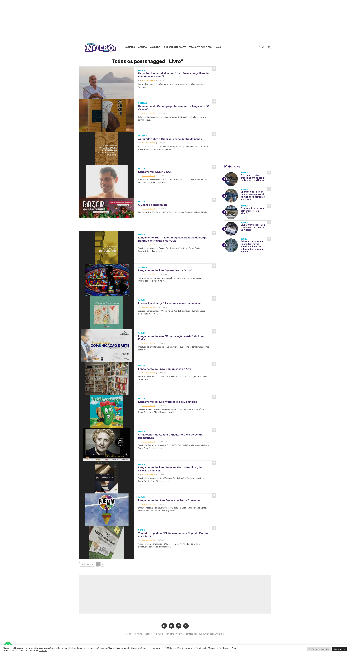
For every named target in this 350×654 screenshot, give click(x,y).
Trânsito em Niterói (200, 47)
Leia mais (43, 650)
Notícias (130, 47)
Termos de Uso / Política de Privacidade (205, 634)
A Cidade (155, 47)
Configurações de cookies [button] (319, 649)
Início (129, 634)
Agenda (142, 47)
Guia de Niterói (148, 80)
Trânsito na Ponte (175, 47)
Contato (158, 634)
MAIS (218, 47)
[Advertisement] (175, 22)
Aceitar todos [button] (339, 649)
